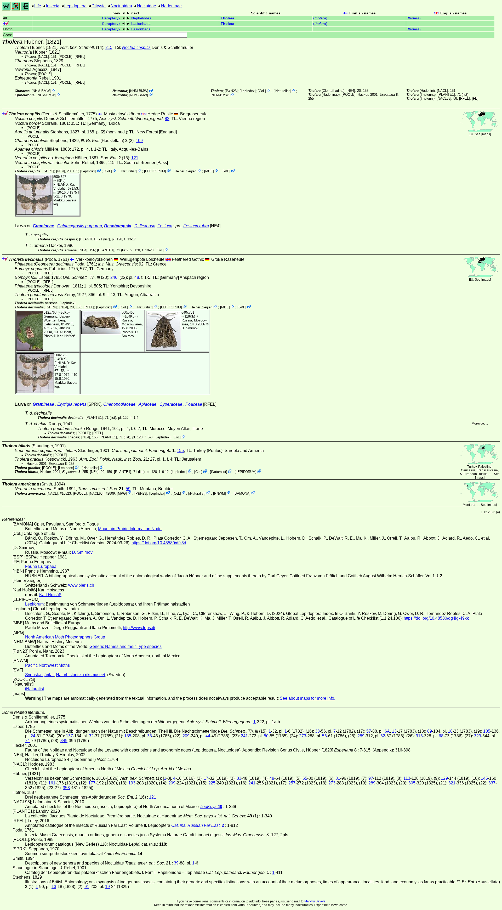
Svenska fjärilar (39, 674)
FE (475, 98)
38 (149, 736)
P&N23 (231, 91)
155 (180, 450)
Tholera (227, 18)
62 (382, 736)
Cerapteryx (111, 18)
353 (66, 787)
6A (387, 731)
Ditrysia (99, 6)
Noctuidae (146, 6)
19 (107, 886)
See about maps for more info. (307, 698)
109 (139, 140)
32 (91, 736)
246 (113, 277)
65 (305, 778)
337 (491, 783)
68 (441, 736)
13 (394, 731)
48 (136, 277)
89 (429, 731)
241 (244, 736)
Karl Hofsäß (66, 336)
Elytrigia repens (71, 404)
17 (206, 778)
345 (63, 740)
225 (211, 783)
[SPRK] (48, 171)
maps (486, 134)
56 (324, 736)
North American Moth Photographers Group (65, 637)
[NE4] (350, 91)
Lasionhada (141, 24)
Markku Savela (315, 901)
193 (131, 783)
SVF (226, 171)
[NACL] (43, 57)
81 (337, 778)
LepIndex (248, 91)
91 (86, 886)
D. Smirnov (130, 334)
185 (127, 736)
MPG (122, 493)
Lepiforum (34, 604)
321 (451, 783)
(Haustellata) (104, 140)
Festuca (164, 226)
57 (368, 731)
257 (291, 783)
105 (486, 731)
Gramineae (43, 226)
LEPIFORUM (155, 171)
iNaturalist (282, 91)
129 (444, 778)
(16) (115, 158)
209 (186, 736)
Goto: (8, 35)
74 (27, 740)
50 (266, 736)
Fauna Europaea (40, 566)
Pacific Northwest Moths (47, 665)
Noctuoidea (121, 6)
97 (370, 778)
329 (477, 736)
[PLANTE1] (446, 95)
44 (208, 736)
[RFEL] (80, 57)
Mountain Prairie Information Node (130, 529)
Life (37, 6)
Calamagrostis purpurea (79, 226)
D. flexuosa (144, 226)
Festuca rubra (196, 226)
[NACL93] (444, 98)
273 (302, 736)
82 (167, 118)
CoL (262, 91)
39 (176, 863)
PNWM (219, 493)
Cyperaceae (170, 404)
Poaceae (193, 404)
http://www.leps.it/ (139, 627)
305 (411, 783)
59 (128, 489)
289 (360, 736)
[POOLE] (65, 57)
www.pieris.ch (81, 585)
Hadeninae (171, 6)
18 (450, 731)
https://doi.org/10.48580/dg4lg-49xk (436, 618)
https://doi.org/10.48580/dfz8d (159, 543)
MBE (209, 171)
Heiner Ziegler (185, 171)
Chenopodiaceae (119, 404)
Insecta (52, 6)
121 (134, 158)
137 (69, 736)
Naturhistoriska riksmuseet (80, 674)
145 (484, 778)
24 (33, 736)
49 (272, 778)
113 (406, 778)
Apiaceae (147, 404)
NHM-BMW (41, 91)
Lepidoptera (75, 6)
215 (108, 47)
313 (419, 736)
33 (317, 731)
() (320, 18)
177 (91, 783)
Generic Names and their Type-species (125, 646)
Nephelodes (141, 18)
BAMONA (242, 493)
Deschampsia (117, 226)
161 (51, 783)
